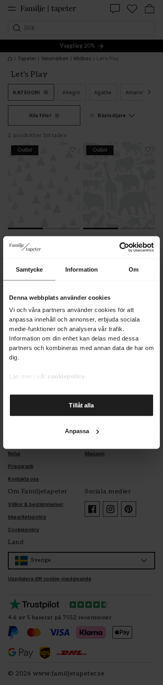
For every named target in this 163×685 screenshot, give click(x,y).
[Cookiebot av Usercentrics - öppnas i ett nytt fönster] (119, 247)
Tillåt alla (81, 404)
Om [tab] (133, 269)
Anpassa (77, 431)
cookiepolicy (66, 376)
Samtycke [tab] (29, 269)
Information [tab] (81, 269)
